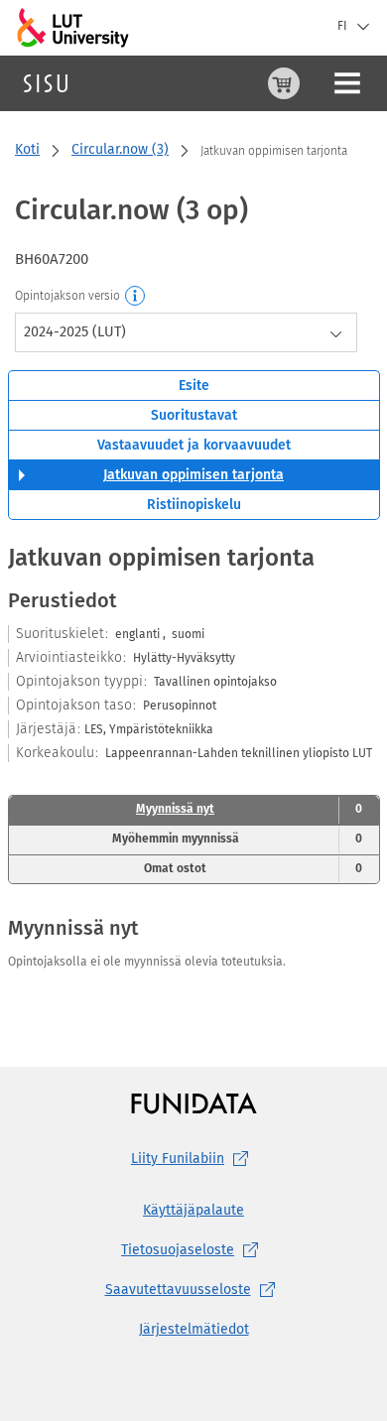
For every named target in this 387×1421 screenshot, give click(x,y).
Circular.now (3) (120, 149)
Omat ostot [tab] (253, 868)
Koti (27, 149)
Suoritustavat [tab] (194, 415)
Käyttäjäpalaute (193, 1210)
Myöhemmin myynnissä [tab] (237, 838)
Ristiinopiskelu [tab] (194, 504)
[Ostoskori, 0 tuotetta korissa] (284, 83)
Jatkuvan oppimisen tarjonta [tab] (193, 474)
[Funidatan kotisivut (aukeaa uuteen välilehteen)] (194, 1103)
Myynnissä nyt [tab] (249, 809)
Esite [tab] (194, 385)
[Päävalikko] (347, 83)
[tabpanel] (194, 758)
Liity (177, 1158)
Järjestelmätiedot (194, 1329)
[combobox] (186, 332)
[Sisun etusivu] (45, 83)
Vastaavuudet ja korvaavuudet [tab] (194, 445)
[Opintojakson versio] (136, 297)
